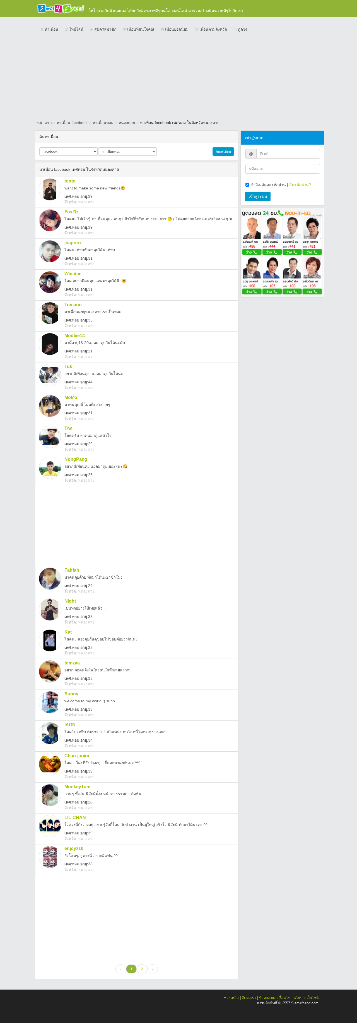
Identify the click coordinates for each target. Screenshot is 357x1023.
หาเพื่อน (51, 29)
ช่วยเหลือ (231, 998)
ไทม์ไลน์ (75, 29)
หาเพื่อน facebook (72, 122)
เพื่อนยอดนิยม (176, 29)
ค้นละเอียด (223, 152)
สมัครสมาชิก (104, 29)
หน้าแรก (44, 122)
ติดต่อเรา (249, 998)
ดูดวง (242, 29)
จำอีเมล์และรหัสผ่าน (268, 184)
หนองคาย (127, 122)
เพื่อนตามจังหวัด (212, 29)
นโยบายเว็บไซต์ (306, 998)
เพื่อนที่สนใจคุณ (140, 29)
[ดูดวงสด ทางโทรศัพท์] (282, 252)
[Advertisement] (178, 77)
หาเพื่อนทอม (103, 122)
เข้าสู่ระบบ (258, 196)
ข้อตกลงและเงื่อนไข (274, 998)
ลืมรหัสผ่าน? (300, 184)
